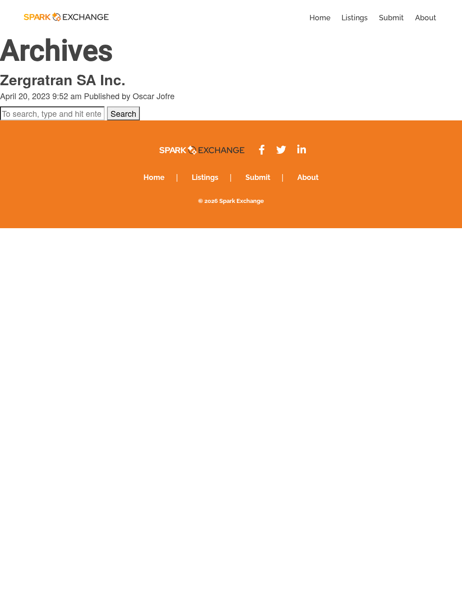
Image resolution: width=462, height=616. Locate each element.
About (425, 18)
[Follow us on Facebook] (262, 150)
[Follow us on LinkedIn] (301, 150)
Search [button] (123, 113)
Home (320, 18)
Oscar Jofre (154, 95)
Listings (355, 18)
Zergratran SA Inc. (62, 79)
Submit (391, 18)
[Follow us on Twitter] (281, 150)
